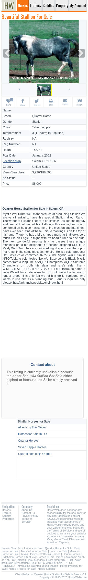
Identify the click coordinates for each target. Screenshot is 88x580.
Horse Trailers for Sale (22, 568)
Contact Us (28, 512)
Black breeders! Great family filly (46, 559)
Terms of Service (27, 520)
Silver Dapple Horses (32, 447)
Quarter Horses (28, 440)
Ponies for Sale (58, 551)
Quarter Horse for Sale (58, 548)
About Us (27, 509)
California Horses (50, 554)
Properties (8, 518)
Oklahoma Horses (12, 557)
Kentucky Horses (35, 557)
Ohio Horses (56, 557)
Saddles (6, 515)
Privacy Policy (30, 515)
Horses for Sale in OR (32, 434)
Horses (6, 509)
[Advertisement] (44, 196)
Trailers (6, 512)
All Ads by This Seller (32, 427)
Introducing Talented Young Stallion (37, 565)
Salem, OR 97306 (44, 161)
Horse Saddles (46, 568)
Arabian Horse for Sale (34, 551)
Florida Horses (71, 554)
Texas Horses (29, 554)
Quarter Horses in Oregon (35, 454)
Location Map (12, 161)
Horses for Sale (33, 548)
